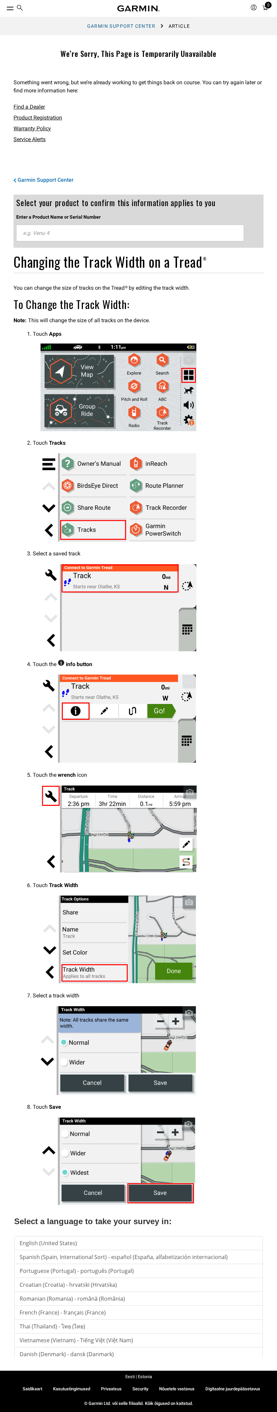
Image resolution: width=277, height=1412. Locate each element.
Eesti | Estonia (138, 1376)
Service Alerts (30, 139)
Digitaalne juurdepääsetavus (232, 1388)
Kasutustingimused (71, 1388)
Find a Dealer (29, 107)
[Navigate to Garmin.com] (138, 8)
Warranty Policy (32, 128)
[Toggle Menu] (4, 7)
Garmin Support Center (121, 26)
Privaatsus (111, 1388)
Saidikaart (32, 1388)
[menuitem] (20, 8)
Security (140, 1388)
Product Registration (38, 117)
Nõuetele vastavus (177, 1388)
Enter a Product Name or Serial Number (58, 217)
